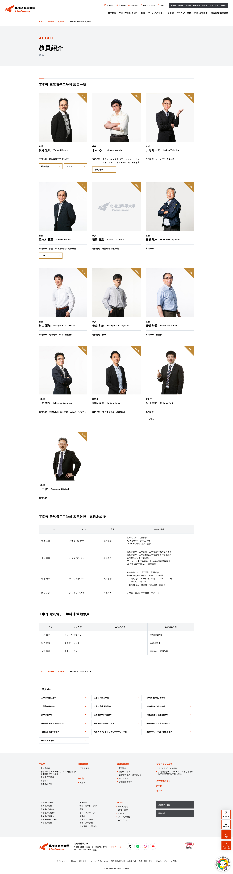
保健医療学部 (123, 764)
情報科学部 (83, 764)
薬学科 (83, 782)
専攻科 (159, 790)
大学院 (159, 785)
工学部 (42, 764)
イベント (122, 813)
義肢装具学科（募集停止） (130, 775)
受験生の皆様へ (47, 802)
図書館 (171, 12)
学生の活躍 (123, 806)
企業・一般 (214, 5)
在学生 (188, 5)
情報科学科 (84, 768)
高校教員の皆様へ (48, 812)
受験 (143, 12)
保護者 (180, 5)
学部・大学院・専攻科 (89, 805)
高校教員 (196, 5)
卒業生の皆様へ (47, 816)
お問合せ (134, 5)
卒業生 (204, 5)
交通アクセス (116, 847)
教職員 (223, 5)
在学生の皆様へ (47, 809)
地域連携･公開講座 (219, 12)
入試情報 (122, 5)
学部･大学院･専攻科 (128, 12)
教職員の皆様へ (47, 823)
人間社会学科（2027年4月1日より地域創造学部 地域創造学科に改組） (175, 772)
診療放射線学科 (125, 781)
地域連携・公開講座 (88, 826)
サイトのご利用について (99, 861)
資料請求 (82, 861)
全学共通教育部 (163, 780)
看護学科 (123, 768)
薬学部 (81, 778)
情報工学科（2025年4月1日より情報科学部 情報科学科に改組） (58, 772)
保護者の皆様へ (47, 805)
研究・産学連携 (86, 823)
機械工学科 (45, 768)
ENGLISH (143, 861)
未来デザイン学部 (164, 764)
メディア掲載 (124, 816)
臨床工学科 (124, 778)
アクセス (110, 5)
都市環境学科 (46, 784)
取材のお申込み (155, 861)
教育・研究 (123, 810)
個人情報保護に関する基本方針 (123, 861)
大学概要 (112, 12)
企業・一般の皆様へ (49, 819)
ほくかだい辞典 (149, 5)
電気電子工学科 (47, 777)
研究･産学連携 (201, 12)
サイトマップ (61, 861)
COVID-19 (122, 820)
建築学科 (44, 780)
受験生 (173, 5)
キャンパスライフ (156, 12)
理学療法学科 (124, 771)
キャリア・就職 (184, 12)
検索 (162, 5)
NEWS (119, 802)
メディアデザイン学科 (167, 768)
